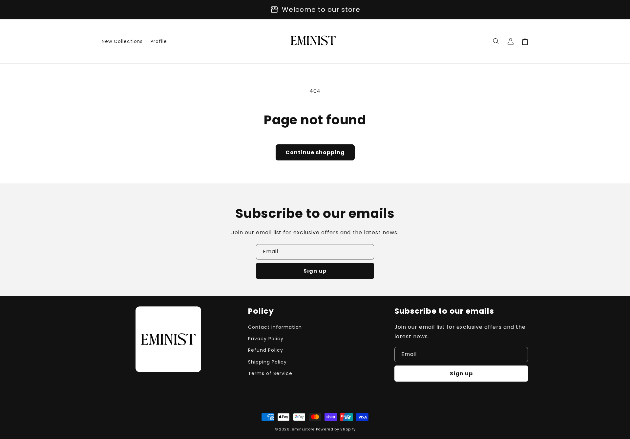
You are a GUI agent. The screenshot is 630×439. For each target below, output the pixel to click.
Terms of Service (270, 373)
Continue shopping (315, 152)
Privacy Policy (265, 338)
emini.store (303, 429)
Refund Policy (265, 350)
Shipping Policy (267, 362)
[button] (496, 41)
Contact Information (275, 327)
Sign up (315, 271)
